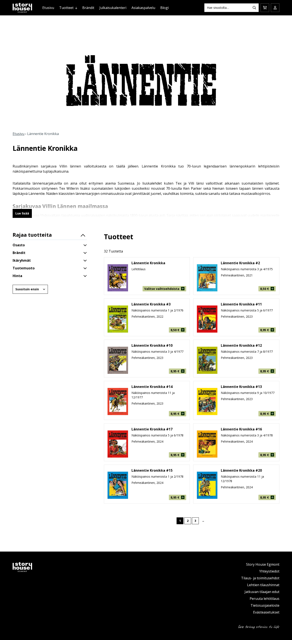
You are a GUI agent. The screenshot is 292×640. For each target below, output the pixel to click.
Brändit (88, 7)
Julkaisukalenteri (112, 7)
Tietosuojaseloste (265, 605)
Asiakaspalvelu (143, 7)
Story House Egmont (262, 564)
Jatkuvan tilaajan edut (262, 591)
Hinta (17, 276)
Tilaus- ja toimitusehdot (260, 578)
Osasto (19, 245)
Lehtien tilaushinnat (263, 585)
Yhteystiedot (269, 571)
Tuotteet (66, 7)
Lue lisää (22, 213)
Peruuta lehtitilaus (264, 598)
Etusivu (48, 7)
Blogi (164, 7)
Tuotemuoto (24, 268)
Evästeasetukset (266, 612)
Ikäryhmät (22, 260)
